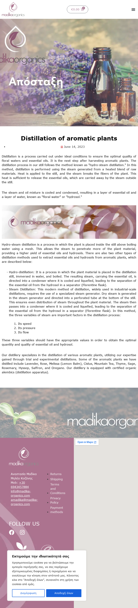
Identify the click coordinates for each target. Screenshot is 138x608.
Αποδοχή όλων (63, 593)
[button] (133, 9)
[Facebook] (11, 532)
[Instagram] (22, 532)
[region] (46, 575)
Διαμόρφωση (28, 593)
